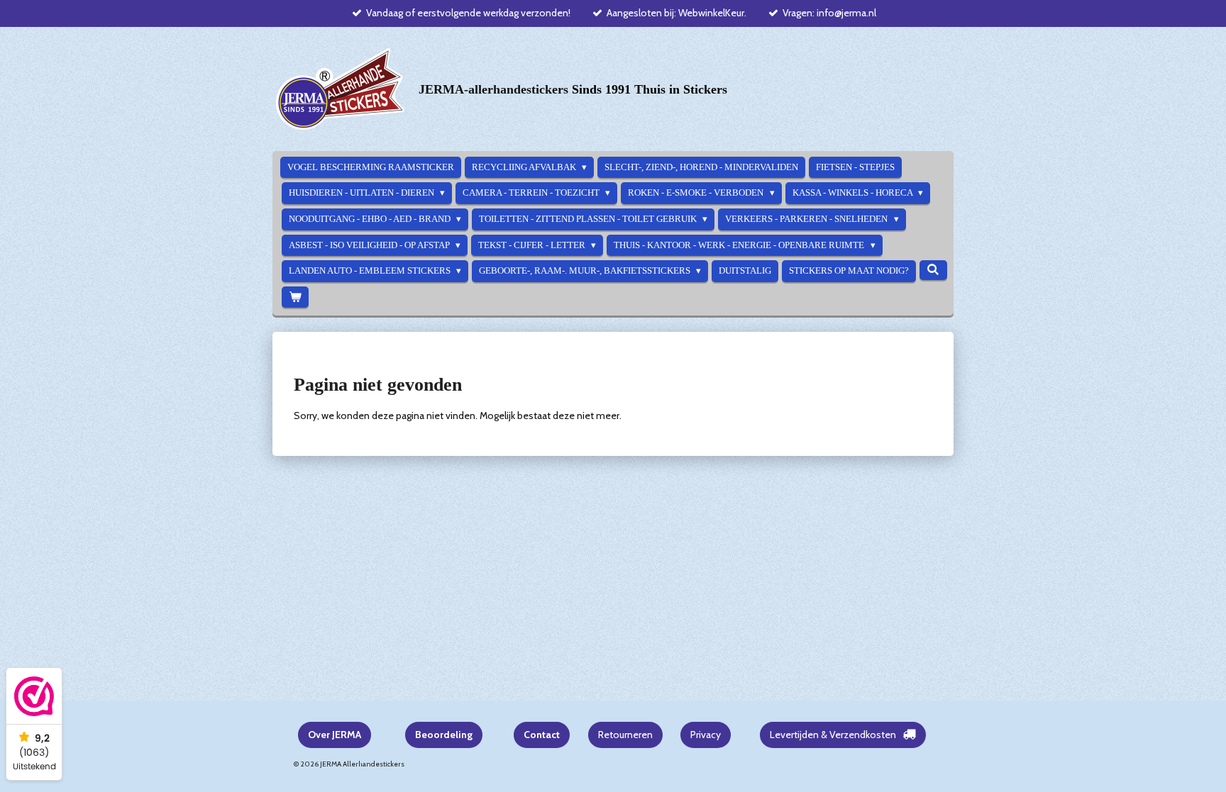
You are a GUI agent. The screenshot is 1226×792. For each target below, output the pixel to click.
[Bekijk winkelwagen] (295, 297)
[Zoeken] (933, 270)
